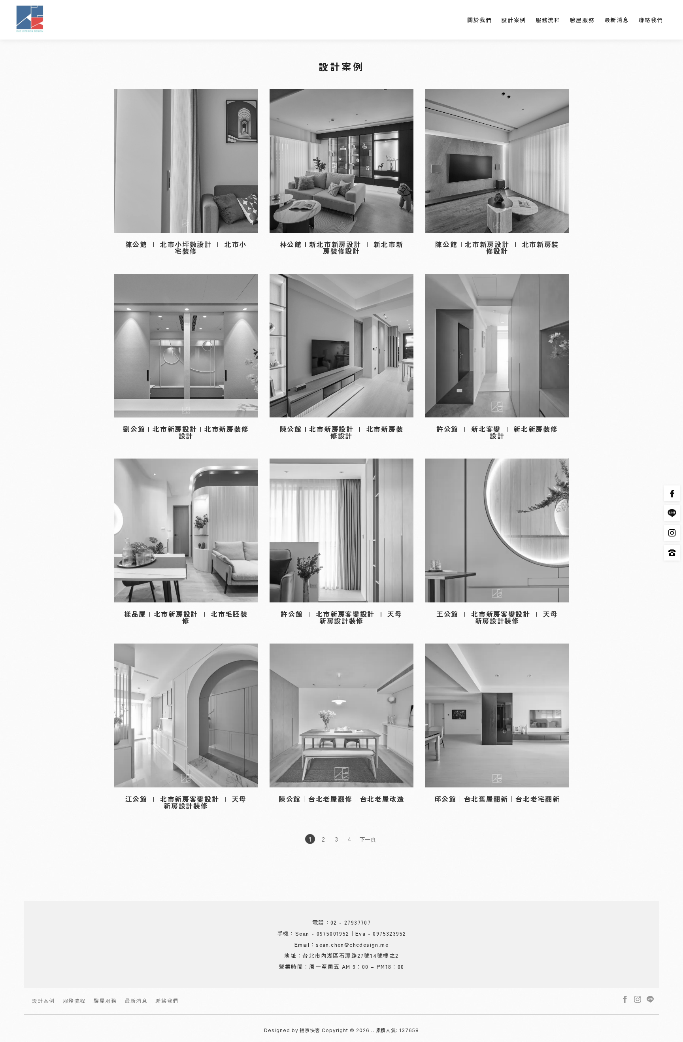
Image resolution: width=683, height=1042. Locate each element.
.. (372, 1030)
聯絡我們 (650, 20)
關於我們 (479, 20)
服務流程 (548, 20)
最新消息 (616, 20)
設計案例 (513, 20)
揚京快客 (310, 1030)
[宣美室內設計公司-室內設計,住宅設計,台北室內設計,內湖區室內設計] (29, 19)
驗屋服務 (582, 20)
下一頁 (367, 839)
